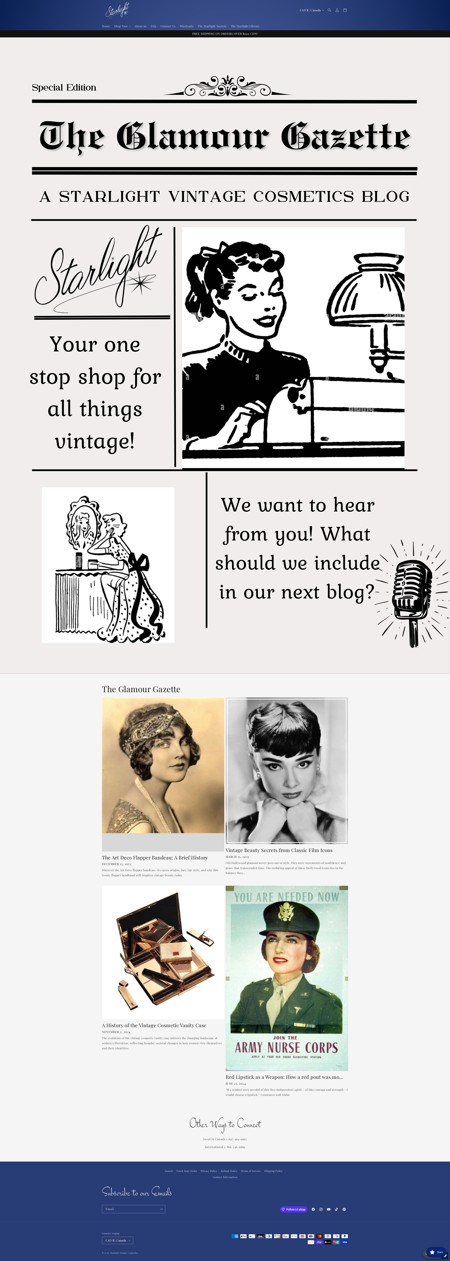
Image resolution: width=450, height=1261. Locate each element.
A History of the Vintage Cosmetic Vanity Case (154, 1025)
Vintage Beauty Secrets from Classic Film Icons (279, 850)
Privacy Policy (209, 1171)
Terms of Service (251, 1171)
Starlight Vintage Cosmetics (124, 1253)
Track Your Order (186, 1171)
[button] (122, 26)
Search (169, 1171)
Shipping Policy (273, 1171)
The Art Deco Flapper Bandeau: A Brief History (155, 857)
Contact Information (225, 1177)
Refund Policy (229, 1171)
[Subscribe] (161, 1209)
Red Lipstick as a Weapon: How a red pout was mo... (284, 1077)
